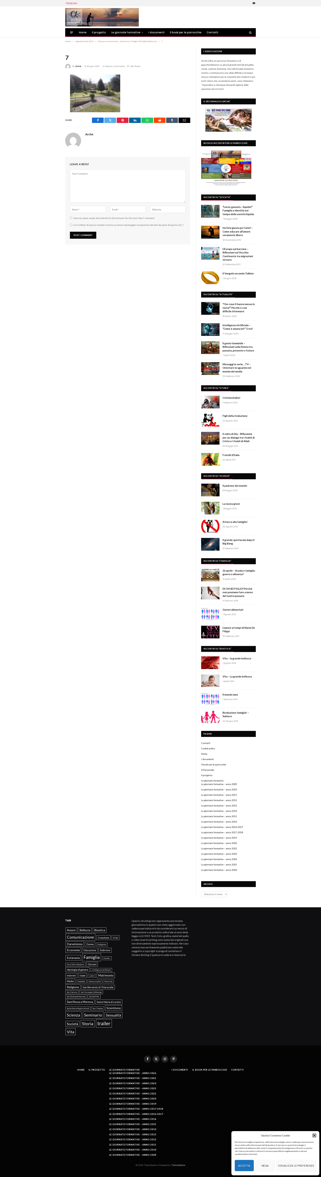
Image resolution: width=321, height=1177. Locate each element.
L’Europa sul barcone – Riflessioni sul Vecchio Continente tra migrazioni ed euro (238, 254)
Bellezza (84, 930)
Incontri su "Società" (217, 197)
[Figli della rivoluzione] (210, 420)
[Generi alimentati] (210, 614)
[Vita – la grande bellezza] (210, 662)
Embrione (105, 950)
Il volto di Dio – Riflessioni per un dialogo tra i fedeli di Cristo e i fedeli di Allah (239, 437)
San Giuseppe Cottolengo (91, 992)
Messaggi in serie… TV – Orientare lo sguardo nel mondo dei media (237, 368)
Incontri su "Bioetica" (217, 648)
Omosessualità (95, 981)
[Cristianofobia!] (210, 402)
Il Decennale (207, 769)
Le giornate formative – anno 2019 (219, 837)
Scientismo (113, 1008)
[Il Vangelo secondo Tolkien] (210, 277)
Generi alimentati (233, 609)
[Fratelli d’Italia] (210, 459)
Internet (71, 975)
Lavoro (91, 976)
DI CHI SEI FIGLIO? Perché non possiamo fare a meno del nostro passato (238, 592)
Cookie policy (208, 748)
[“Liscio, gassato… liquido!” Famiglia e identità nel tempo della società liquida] (210, 211)
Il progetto (99, 32)
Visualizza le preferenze (296, 1165)
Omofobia (81, 981)
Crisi (115, 937)
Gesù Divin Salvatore (75, 964)
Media (70, 981)
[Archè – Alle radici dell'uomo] (102, 17)
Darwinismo (75, 944)
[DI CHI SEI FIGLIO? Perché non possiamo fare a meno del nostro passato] (210, 593)
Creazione (103, 937)
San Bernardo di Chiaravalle (98, 987)
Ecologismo (101, 944)
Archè (78, 66)
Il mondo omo (230, 694)
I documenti (156, 32)
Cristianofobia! (231, 397)
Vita (70, 1031)
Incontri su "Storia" (216, 388)
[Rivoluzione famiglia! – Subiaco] (210, 717)
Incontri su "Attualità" (218, 294)
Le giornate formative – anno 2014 (219, 810)
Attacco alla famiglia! (235, 521)
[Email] (54, 121)
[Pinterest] (54, 113)
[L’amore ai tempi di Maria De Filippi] (210, 632)
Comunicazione (80, 937)
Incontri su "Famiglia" (217, 561)
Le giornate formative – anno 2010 (219, 789)
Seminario (93, 1014)
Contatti (212, 32)
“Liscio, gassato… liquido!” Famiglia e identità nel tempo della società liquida (238, 210)
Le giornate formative (125, 32)
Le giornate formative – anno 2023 (219, 853)
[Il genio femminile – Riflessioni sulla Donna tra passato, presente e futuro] (210, 347)
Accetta (244, 1165)
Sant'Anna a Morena (80, 1002)
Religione (73, 987)
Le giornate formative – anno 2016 (219, 821)
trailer (104, 1023)
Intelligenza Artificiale (101, 970)
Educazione (89, 950)
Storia (87, 1023)
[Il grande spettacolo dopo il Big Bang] (210, 544)
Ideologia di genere (77, 969)
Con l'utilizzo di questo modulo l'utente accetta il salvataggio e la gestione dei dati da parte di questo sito (128, 224)
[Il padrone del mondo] (210, 490)
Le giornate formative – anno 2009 (219, 784)
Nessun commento (115, 66)
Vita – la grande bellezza (237, 658)
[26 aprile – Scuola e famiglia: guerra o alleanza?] (210, 575)
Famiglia (92, 957)
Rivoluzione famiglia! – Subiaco (236, 714)
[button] (314, 1135)
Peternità (108, 981)
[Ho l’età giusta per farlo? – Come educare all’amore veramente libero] (210, 232)
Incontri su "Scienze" (216, 476)
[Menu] (71, 32)
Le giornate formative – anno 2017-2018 (222, 832)
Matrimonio (106, 975)
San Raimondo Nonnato (76, 996)
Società (72, 1024)
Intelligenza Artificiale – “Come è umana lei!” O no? (238, 327)
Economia (73, 950)
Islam (82, 975)
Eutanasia (73, 958)
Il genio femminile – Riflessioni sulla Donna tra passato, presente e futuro (238, 347)
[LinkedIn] (54, 104)
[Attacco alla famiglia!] (210, 526)
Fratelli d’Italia (231, 454)
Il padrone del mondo (235, 485)
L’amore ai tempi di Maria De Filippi (239, 629)
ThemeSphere (178, 1165)
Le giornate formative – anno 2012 (219, 800)
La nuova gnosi (231, 503)
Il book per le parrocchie (185, 32)
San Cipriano (72, 992)
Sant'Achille (94, 996)
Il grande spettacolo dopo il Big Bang (238, 541)
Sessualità (113, 1015)
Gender (106, 958)
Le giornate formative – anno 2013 (219, 805)
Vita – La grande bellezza (237, 676)
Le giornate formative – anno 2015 (219, 816)
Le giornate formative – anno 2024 (219, 859)
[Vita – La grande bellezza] (210, 680)
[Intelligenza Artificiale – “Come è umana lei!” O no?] (210, 329)
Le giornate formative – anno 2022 (219, 848)
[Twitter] (54, 95)
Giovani (92, 964)
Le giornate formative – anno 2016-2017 (222, 827)
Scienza (73, 1014)
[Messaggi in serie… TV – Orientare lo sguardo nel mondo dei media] (210, 368)
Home (83, 32)
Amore (71, 930)
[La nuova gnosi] (210, 508)
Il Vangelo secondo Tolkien (238, 273)
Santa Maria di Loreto (109, 1001)
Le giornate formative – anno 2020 (219, 843)
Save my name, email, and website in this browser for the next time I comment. (114, 218)
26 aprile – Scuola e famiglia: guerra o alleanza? (107, 3)
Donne (90, 944)
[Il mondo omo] (210, 699)
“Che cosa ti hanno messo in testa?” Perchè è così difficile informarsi (239, 308)
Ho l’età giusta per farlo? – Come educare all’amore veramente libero (238, 231)
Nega (265, 1165)
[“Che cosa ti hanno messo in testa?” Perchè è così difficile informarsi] (210, 308)
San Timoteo (98, 1008)
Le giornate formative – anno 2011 (219, 794)
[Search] (250, 32)
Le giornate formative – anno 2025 (219, 864)
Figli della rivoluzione (235, 415)
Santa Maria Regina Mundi (78, 1008)
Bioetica (99, 930)
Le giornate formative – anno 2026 (219, 869)
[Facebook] (54, 86)
